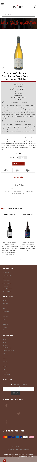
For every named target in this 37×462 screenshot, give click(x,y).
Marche (4, 358)
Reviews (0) (18, 177)
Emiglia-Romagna (7, 347)
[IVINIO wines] (6, 405)
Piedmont (5, 364)
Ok (4, 460)
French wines (14, 21)
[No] (35, 457)
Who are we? (6, 272)
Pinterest (31, 171)
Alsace (4, 300)
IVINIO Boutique (7, 275)
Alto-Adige (5, 339)
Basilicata (5, 345)
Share (19, 171)
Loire (4, 319)
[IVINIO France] (18, 413)
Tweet (8, 171)
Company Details (7, 283)
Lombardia (5, 355)
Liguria (4, 353)
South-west (5, 327)
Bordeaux (5, 306)
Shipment (5, 286)
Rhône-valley (6, 330)
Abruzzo (5, 342)
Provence (5, 322)
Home (3, 21)
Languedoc (5, 316)
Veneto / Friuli (6, 374)
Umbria (5, 361)
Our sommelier (6, 280)
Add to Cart (20, 163)
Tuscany (5, 372)
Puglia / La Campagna (8, 350)
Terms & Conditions (7, 288)
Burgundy (28, 21)
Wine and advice (7, 291)
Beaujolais (5, 303)
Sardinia (5, 366)
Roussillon (5, 324)
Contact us (5, 278)
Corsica (4, 314)
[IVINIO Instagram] (6, 422)
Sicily (4, 369)
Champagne (6, 311)
